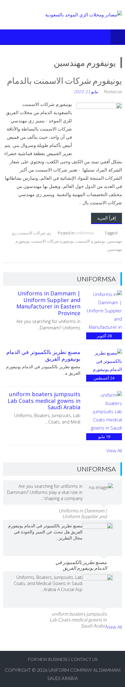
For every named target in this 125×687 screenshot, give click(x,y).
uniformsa (85, 233)
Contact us (84, 659)
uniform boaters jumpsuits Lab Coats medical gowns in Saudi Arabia (44, 400)
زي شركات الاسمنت (34, 233)
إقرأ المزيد (106, 218)
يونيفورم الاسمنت (90, 241)
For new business (48, 659)
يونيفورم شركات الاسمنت (53, 241)
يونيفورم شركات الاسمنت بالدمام (64, 80)
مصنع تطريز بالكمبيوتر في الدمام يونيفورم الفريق (43, 355)
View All (114, 450)
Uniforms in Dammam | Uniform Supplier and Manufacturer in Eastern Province (48, 303)
